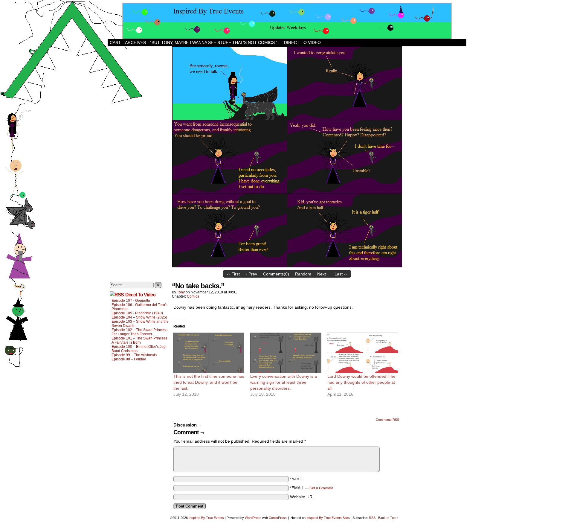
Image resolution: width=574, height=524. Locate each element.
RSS (372, 518)
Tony (181, 292)
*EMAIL (311, 487)
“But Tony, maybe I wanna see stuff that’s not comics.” (215, 42)
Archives (135, 42)
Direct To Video (140, 294)
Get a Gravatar (321, 488)
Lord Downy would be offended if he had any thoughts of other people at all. (361, 382)
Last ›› (341, 274)
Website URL (302, 496)
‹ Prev (251, 274)
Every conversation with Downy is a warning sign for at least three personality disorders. (283, 382)
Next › (323, 274)
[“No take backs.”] (287, 265)
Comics (193, 296)
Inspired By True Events (206, 518)
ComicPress (278, 518)
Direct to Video (302, 42)
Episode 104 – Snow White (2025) (139, 317)
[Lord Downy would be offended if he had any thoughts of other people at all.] (362, 353)
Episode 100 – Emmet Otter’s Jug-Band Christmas (139, 349)
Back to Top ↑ (388, 518)
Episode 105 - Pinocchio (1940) (137, 313)
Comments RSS (387, 419)
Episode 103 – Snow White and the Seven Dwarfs (140, 323)
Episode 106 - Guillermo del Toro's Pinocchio (139, 307)
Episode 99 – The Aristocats (134, 355)
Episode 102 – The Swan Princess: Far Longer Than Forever (140, 332)
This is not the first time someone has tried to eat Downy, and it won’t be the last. (208, 382)
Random (303, 274)
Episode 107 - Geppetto (131, 300)
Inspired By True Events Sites (328, 518)
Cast (115, 42)
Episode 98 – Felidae (129, 359)
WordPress (253, 518)
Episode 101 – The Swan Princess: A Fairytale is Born (140, 340)
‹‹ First (233, 274)
